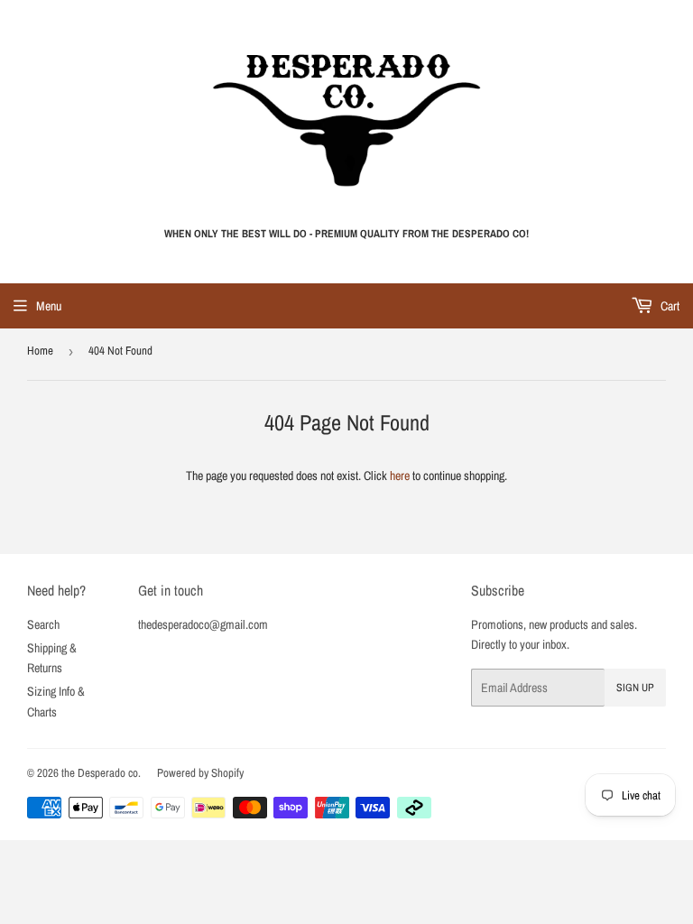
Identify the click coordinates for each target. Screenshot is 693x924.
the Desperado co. (101, 773)
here (400, 475)
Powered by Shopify (200, 773)
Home (40, 350)
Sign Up (635, 687)
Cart (668, 306)
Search (43, 624)
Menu (48, 306)
